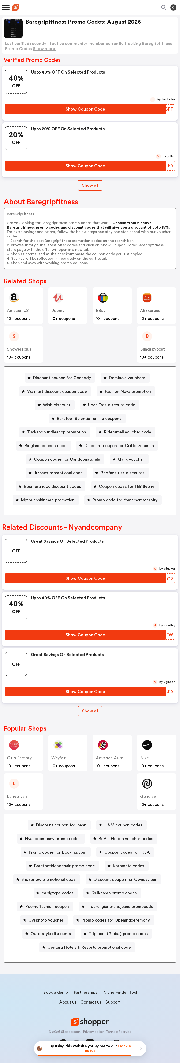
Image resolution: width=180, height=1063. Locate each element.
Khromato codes (128, 866)
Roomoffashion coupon (47, 906)
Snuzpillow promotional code (48, 879)
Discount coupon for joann (61, 825)
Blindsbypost (152, 349)
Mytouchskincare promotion (48, 500)
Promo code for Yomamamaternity (125, 500)
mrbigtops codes (57, 893)
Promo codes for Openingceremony (115, 920)
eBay (100, 310)
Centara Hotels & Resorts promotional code (89, 947)
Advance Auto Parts (115, 758)
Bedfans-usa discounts (123, 473)
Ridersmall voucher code (127, 432)
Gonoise (148, 796)
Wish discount (56, 405)
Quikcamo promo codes (114, 893)
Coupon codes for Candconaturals (67, 459)
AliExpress (150, 310)
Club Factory (19, 758)
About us (68, 1002)
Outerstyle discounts (50, 934)
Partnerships (86, 992)
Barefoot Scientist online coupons (89, 418)
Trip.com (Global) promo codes (118, 934)
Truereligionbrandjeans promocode (120, 906)
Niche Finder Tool (120, 992)
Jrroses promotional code (58, 473)
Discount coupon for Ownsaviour (125, 879)
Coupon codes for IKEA (127, 852)
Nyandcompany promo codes (53, 839)
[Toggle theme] (173, 7)
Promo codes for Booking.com (57, 852)
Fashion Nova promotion (128, 391)
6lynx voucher (131, 459)
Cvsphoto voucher (46, 920)
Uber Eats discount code (111, 405)
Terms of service (118, 1031)
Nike (144, 758)
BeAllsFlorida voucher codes (125, 839)
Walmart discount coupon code (57, 391)
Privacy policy (93, 1031)
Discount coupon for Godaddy (62, 378)
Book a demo (55, 992)
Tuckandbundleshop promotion (56, 432)
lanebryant (18, 796)
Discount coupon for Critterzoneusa (119, 446)
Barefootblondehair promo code (64, 866)
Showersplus (19, 349)
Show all (90, 185)
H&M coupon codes (123, 825)
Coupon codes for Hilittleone (126, 486)
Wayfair (58, 758)
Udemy (57, 310)
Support (113, 1002)
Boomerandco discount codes (52, 486)
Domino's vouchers (127, 378)
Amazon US (18, 310)
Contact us (91, 1002)
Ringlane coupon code (45, 446)
